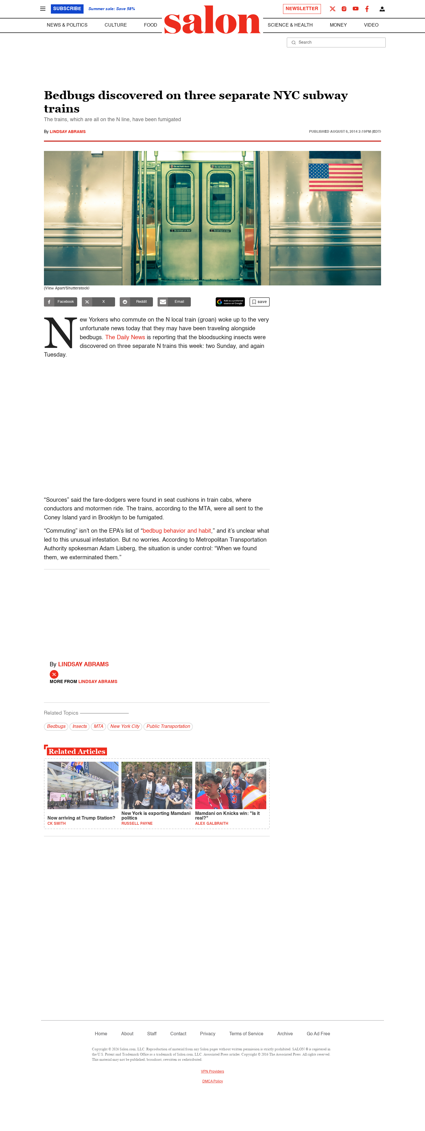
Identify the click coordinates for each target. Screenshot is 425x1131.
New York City (124, 726)
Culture (116, 25)
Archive (285, 1034)
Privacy (207, 1034)
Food (150, 25)
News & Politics (67, 25)
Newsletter (302, 9)
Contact (178, 1034)
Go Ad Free (318, 1034)
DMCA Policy (212, 1081)
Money (338, 25)
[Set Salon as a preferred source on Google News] (230, 302)
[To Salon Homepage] (212, 19)
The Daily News (125, 338)
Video (371, 25)
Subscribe (67, 9)
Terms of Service (246, 1034)
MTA (98, 726)
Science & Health (290, 25)
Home (101, 1034)
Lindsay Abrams (68, 132)
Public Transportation (168, 726)
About (127, 1034)
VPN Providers (212, 1071)
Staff (151, 1034)
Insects (79, 726)
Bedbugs (56, 726)
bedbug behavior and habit (177, 531)
